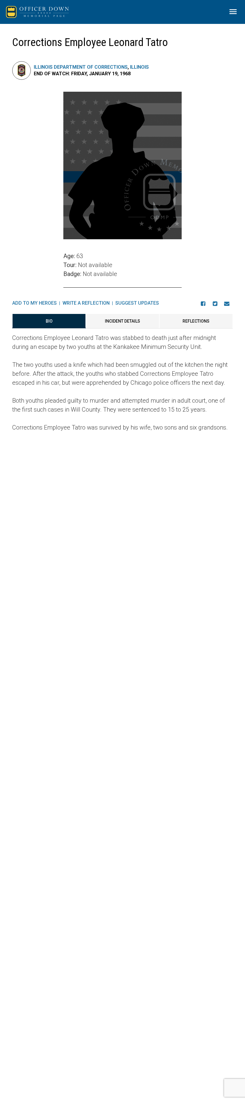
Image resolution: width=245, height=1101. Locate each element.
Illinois (139, 67)
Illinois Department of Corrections (81, 67)
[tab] (49, 321)
